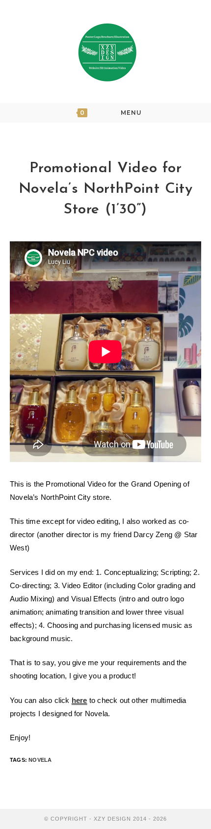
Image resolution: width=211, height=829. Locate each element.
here (79, 700)
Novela (40, 760)
